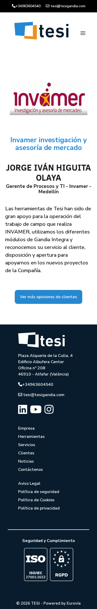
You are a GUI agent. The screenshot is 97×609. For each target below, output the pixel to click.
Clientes (26, 453)
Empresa (26, 428)
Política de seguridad (38, 492)
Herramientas (31, 436)
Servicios (26, 445)
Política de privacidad (39, 508)
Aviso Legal (29, 483)
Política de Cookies (36, 500)
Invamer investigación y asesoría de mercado (48, 144)
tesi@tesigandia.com (67, 6)
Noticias (26, 461)
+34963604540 (28, 6)
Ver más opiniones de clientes (48, 297)
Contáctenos (30, 469)
